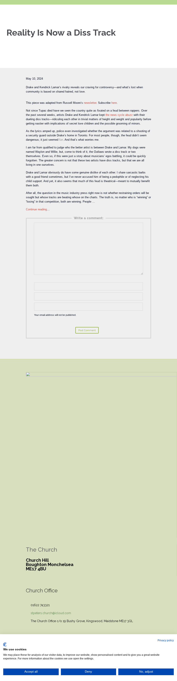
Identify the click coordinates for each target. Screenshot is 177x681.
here (114, 102)
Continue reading (36, 209)
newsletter (90, 102)
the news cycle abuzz (119, 114)
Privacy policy (166, 640)
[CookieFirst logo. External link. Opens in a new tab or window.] (4, 644)
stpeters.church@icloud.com (48, 613)
